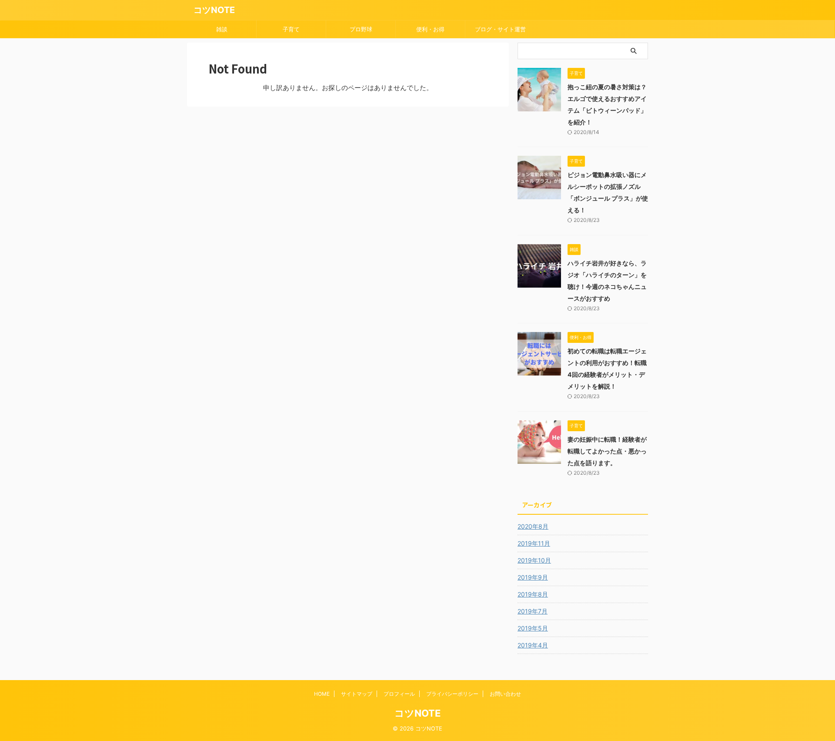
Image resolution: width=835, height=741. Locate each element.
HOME (322, 694)
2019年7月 (533, 611)
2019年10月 (534, 560)
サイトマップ (356, 694)
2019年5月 (533, 628)
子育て (291, 29)
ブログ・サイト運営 (500, 29)
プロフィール (399, 694)
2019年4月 (533, 645)
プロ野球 (361, 29)
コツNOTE (214, 10)
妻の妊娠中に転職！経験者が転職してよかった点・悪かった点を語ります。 (607, 451)
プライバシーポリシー (452, 694)
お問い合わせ (505, 694)
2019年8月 (533, 594)
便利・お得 (430, 29)
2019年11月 (534, 543)
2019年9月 (533, 577)
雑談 (221, 29)
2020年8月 (533, 526)
